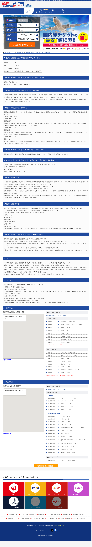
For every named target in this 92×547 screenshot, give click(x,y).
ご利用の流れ (41, 514)
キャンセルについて (12, 518)
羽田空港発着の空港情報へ (46, 466)
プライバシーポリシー (51, 518)
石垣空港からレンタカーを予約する (56, 389)
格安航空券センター (13, 514)
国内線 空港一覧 (66, 514)
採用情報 (68, 518)
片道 (23, 20)
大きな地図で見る (8, 360)
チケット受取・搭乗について (53, 514)
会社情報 (61, 518)
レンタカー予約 (24, 514)
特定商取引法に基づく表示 (37, 518)
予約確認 (28, 6)
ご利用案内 (33, 514)
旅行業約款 (75, 518)
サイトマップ (83, 518)
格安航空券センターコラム (79, 514)
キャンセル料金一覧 (24, 518)
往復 (11, 20)
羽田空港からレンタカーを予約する (56, 315)
